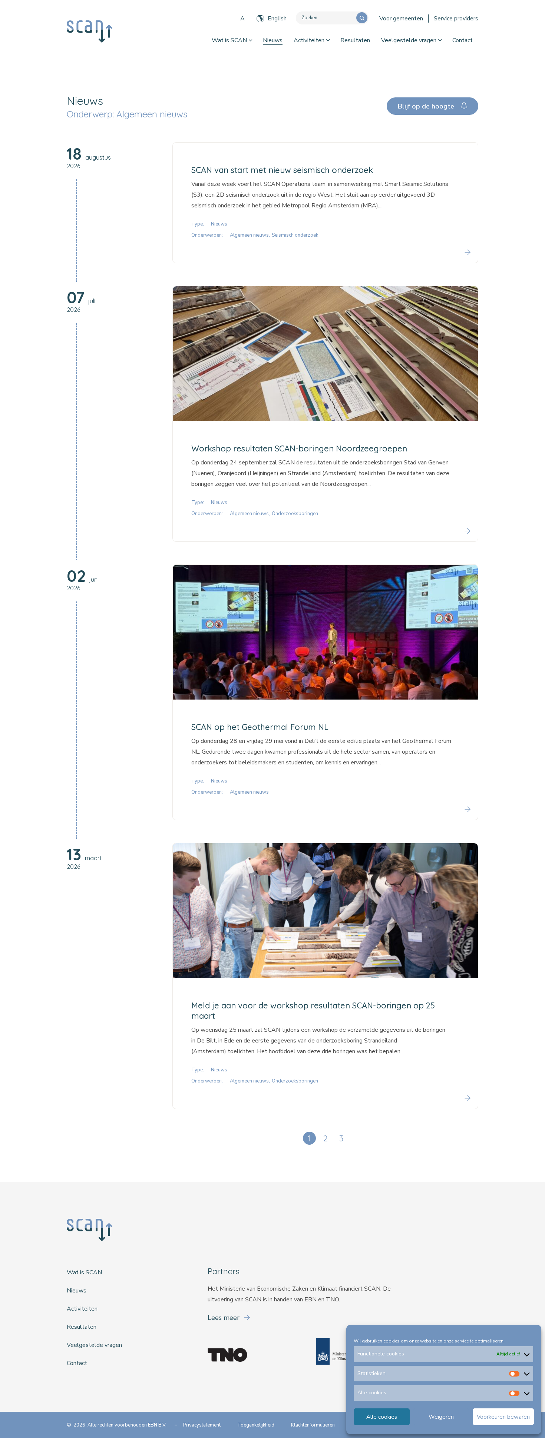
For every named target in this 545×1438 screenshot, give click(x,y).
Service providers (456, 18)
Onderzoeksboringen (295, 513)
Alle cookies (381, 1417)
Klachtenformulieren (313, 1425)
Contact (462, 40)
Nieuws (273, 40)
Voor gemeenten (401, 18)
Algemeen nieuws (249, 235)
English (277, 18)
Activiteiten (309, 40)
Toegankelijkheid (255, 1425)
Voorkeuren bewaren (503, 1417)
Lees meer (224, 1317)
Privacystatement (202, 1425)
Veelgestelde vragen (408, 40)
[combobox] (326, 17)
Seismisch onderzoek (295, 235)
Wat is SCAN (229, 40)
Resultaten (355, 40)
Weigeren (441, 1417)
